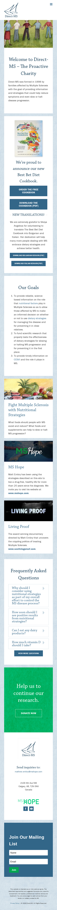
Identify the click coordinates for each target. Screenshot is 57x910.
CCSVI (17, 359)
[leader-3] (28, 501)
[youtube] (31, 808)
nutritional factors (28, 303)
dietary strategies (37, 318)
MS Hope (16, 467)
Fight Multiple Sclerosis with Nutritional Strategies (28, 410)
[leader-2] (28, 442)
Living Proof (18, 526)
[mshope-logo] (28, 800)
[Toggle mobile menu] (51, 4)
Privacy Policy (14, 903)
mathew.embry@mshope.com (28, 771)
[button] (28, 595)
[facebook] (25, 808)
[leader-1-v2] (28, 379)
